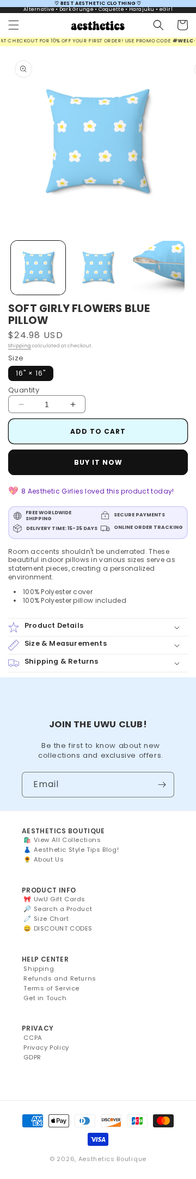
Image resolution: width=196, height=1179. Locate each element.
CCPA (32, 1037)
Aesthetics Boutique (112, 1159)
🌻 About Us (43, 859)
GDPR (32, 1057)
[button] (14, 25)
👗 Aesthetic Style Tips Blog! (71, 849)
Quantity (23, 390)
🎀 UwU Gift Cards (54, 899)
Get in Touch (44, 998)
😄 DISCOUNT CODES (58, 928)
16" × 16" (31, 373)
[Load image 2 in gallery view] (98, 268)
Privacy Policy (46, 1047)
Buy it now (98, 462)
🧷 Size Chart (46, 918)
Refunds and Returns (59, 978)
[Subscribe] (162, 784)
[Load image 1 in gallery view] (38, 268)
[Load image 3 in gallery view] (157, 268)
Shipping (19, 345)
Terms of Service (51, 988)
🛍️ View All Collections (62, 839)
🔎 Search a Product (57, 908)
